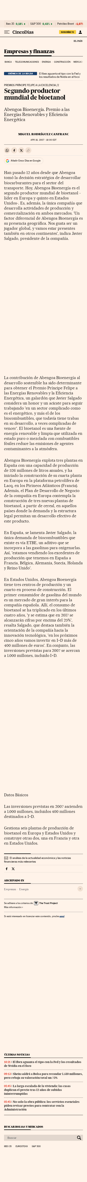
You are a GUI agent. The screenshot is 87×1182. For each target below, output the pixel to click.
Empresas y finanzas (29, 51)
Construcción (62, 62)
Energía (24, 889)
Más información (12, 907)
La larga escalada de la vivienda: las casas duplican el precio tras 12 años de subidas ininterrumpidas (37, 1090)
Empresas (10, 889)
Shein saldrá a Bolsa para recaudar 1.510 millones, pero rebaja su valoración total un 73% (43, 1076)
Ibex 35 (10, 23)
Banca (8, 62)
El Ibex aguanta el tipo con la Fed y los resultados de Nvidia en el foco (60, 75)
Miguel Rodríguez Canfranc (43, 134)
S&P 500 (35, 23)
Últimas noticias (17, 1054)
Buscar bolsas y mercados (23, 1126)
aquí (61, 916)
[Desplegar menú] (7, 32)
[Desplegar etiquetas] (80, 888)
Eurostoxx (22, 1146)
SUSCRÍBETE (67, 32)
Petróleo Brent (65, 23)
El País (78, 41)
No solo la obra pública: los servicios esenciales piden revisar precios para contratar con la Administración (42, 1105)
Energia (46, 62)
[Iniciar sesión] (80, 32)
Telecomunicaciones (27, 62)
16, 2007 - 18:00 (43, 140)
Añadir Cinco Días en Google (25, 160)
